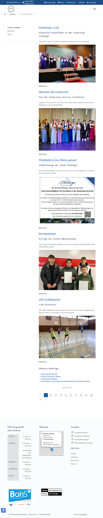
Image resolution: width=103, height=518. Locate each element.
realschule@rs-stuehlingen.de (29, 2)
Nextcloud (72, 2)
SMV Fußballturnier (50, 299)
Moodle (82, 2)
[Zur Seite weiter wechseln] (41, 399)
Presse (9, 34)
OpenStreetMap (53, 455)
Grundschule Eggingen (81, 439)
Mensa (62, 2)
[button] (95, 9)
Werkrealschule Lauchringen (83, 443)
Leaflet (45, 455)
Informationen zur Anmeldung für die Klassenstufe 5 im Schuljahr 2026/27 (65, 381)
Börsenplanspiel (47, 233)
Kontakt (73, 454)
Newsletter (10, 31)
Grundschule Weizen (81, 433)
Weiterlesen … (43, 86)
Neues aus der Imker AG (49, 374)
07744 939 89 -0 (14, 2)
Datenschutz (75, 460)
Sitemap (73, 464)
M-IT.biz (84, 514)
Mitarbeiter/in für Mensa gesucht (58, 160)
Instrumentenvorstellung (49, 379)
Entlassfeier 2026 (49, 27)
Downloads (92, 2)
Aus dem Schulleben (14, 27)
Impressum (74, 457)
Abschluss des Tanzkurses (53, 91)
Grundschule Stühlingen (82, 436)
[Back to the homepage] (11, 9)
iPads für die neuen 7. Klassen (51, 376)
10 (91, 395)
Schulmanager (50, 2)
